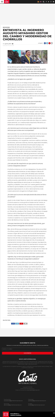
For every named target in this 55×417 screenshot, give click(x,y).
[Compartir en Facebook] (45, 43)
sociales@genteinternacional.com (36, 405)
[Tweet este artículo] (47, 43)
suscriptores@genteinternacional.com (13, 400)
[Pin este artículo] (49, 43)
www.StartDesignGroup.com (33, 390)
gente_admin (8, 43)
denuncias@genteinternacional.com (13, 405)
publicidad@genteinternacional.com (37, 400)
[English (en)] (40, 1)
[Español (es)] (38, 1)
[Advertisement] (27, 14)
